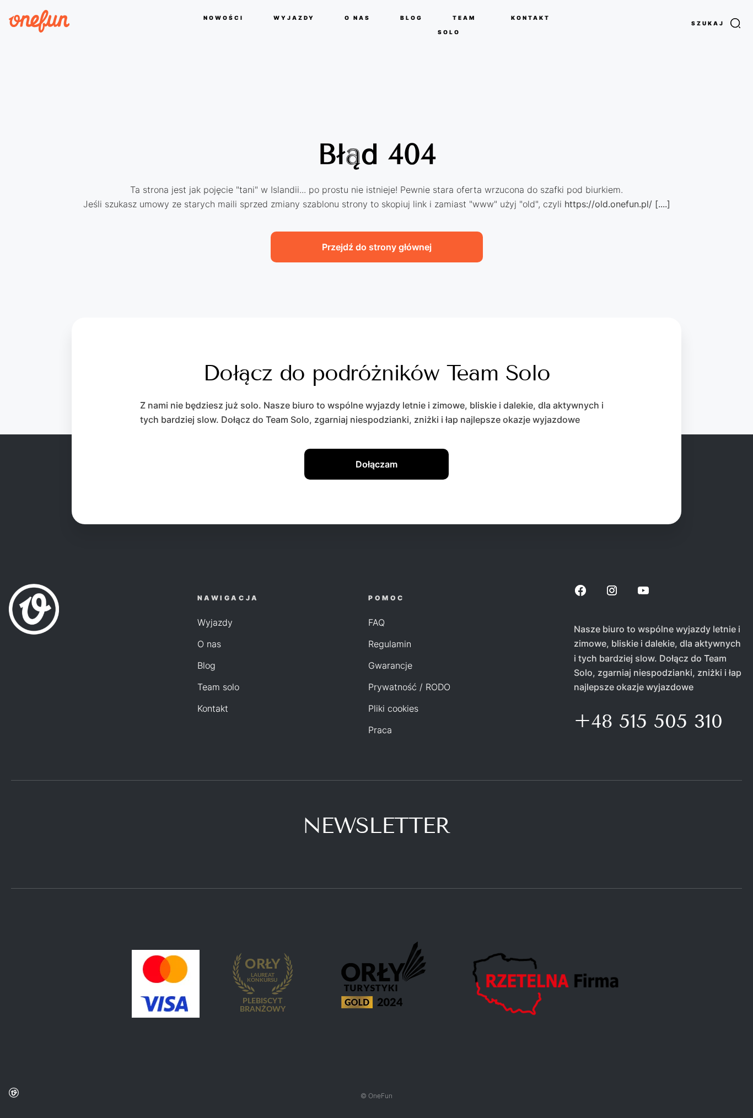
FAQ (376, 622)
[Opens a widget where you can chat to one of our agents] (711, 1098)
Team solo (218, 686)
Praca (380, 729)
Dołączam (376, 464)
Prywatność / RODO (409, 686)
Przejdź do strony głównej (377, 246)
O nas (209, 643)
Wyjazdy (215, 622)
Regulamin (389, 643)
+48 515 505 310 (648, 721)
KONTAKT (530, 17)
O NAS (357, 17)
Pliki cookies (393, 708)
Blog (206, 665)
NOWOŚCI (223, 17)
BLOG (411, 17)
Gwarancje (390, 665)
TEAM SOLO (457, 24)
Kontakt (212, 708)
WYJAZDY (294, 17)
